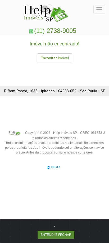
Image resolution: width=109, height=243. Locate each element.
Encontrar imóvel (54, 58)
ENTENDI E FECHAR (55, 235)
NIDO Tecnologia (53, 167)
